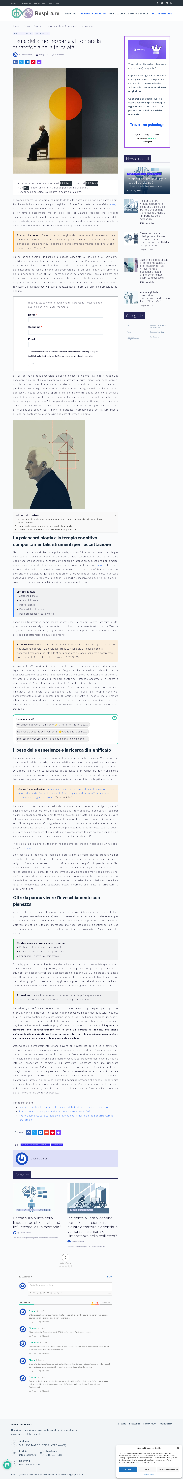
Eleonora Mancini (26, 55)
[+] (65, 1293)
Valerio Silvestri (79, 1242)
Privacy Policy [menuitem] (40, 3)
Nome (31, 314)
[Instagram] (162, 3)
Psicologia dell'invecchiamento (35, 1145)
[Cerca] (171, 3)
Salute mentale (42, 33)
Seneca (28, 848)
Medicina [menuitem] (70, 13)
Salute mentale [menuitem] (162, 13)
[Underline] (37, 1293)
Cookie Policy (149, 1475)
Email (31, 339)
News (73, 1210)
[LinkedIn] (167, 3)
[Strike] (41, 1293)
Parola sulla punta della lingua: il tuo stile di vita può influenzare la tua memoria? (37, 1222)
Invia (32, 363)
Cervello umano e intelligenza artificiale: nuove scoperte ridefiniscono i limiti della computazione (154, 239)
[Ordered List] (44, 1293)
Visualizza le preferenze (168, 1469)
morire (102, 565)
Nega (147, 1469)
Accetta (128, 1469)
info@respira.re (27, 1454)
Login (109, 1277)
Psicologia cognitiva (33, 26)
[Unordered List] (48, 1293)
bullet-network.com (29, 1464)
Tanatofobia (57, 1145)
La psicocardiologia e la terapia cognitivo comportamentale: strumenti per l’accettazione (59, 521)
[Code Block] (55, 1293)
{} (61, 1293)
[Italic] (34, 1293)
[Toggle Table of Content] (113, 515)
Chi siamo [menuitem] (15, 3)
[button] (178, 1448)
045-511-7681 (54, 1454)
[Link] (58, 1293)
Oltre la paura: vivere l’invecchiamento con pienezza (46, 529)
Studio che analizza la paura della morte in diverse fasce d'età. (55, 1111)
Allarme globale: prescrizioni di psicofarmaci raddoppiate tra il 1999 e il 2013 (155, 297)
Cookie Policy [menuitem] (54, 3)
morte (112, 204)
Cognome (34, 327)
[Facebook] (157, 3)
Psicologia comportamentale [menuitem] (128, 13)
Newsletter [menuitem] (26, 3)
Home (16, 26)
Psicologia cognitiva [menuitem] (92, 13)
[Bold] (30, 1293)
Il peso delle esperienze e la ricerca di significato (45, 526)
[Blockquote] (51, 1293)
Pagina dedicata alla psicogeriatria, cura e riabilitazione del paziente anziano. (63, 1107)
